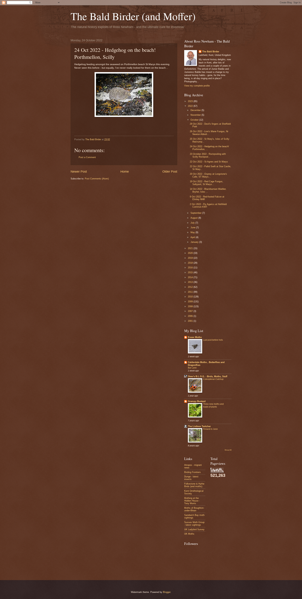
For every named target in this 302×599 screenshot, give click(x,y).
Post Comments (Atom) (97, 178)
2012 (190, 287)
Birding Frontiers (192, 472)
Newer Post (79, 171)
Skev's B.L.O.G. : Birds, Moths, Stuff (207, 376)
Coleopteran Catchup (213, 379)
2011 (190, 292)
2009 (190, 301)
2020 (190, 253)
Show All (228, 450)
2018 (190, 263)
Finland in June (210, 429)
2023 (190, 101)
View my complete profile (197, 85)
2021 (190, 248)
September (196, 213)
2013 (190, 282)
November (196, 115)
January (194, 242)
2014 (190, 277)
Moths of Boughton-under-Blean (194, 509)
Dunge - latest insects (191, 477)
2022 (190, 106)
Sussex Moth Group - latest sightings (194, 523)
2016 (190, 267)
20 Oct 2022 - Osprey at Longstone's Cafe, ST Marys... (208, 175)
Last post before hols (213, 340)
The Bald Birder (210, 51)
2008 (190, 306)
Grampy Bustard (197, 401)
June (193, 227)
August (194, 218)
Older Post (169, 171)
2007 (190, 311)
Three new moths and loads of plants (213, 405)
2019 (190, 258)
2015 (190, 272)
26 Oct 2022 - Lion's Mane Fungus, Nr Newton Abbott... (209, 132)
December (196, 110)
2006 (190, 316)
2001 (190, 321)
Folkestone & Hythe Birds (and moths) (194, 485)
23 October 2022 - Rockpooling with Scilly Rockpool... (208, 155)
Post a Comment (87, 157)
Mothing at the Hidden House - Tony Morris (192, 501)
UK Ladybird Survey (194, 529)
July (192, 222)
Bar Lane (192, 368)
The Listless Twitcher (199, 426)
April (193, 237)
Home (124, 171)
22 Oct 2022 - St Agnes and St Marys (209, 161)
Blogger (166, 592)
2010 (190, 296)
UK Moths (189, 533)
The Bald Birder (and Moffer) (133, 16)
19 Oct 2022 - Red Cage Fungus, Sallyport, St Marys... (206, 182)
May (193, 232)
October (194, 120)
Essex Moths (195, 337)
